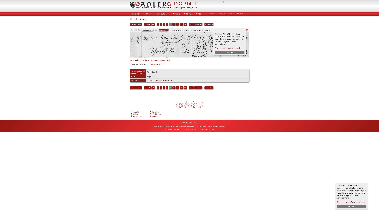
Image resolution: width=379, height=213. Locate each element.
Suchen (178, 14)
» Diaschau (209, 24)
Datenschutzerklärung (208, 129)
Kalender (155, 112)
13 (181, 24)
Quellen (155, 116)
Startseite (136, 14)
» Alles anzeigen (136, 24)
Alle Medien (156, 114)
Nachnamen (137, 116)
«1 (153, 24)
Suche (149, 14)
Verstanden (351, 206)
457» (191, 24)
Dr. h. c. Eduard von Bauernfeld (158, 80)
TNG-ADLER (185, 3)
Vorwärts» (198, 24)
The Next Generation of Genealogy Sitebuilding (180, 126)
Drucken (212, 14)
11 (174, 24)
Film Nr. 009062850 (157, 64)
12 (177, 24)
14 (185, 24)
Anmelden (161, 14)
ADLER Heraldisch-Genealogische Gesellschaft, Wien (185, 129)
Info (199, 14)
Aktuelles (136, 112)
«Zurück (147, 24)
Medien (189, 14)
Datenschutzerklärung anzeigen (351, 202)
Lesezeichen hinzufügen (226, 14)
